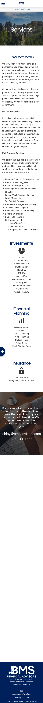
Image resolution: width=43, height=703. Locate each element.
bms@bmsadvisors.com (21, 684)
